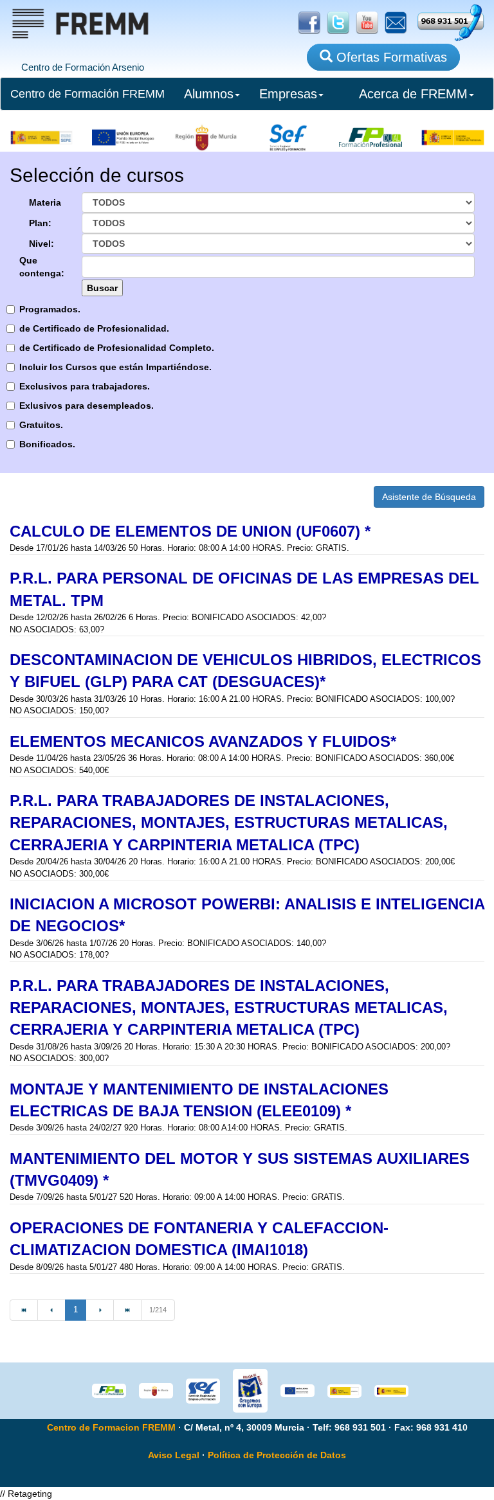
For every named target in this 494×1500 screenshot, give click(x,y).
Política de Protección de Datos (277, 1455)
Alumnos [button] (208, 94)
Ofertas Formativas (390, 57)
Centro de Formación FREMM (87, 93)
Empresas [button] (288, 94)
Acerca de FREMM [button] (413, 94)
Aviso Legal (173, 1455)
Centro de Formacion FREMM (111, 1427)
